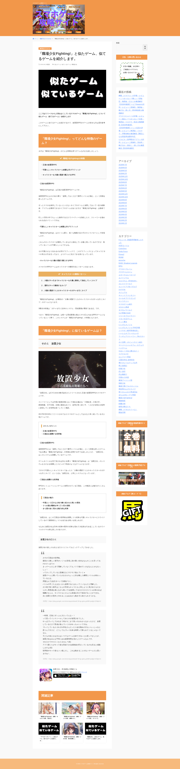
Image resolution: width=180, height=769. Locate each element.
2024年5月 (123, 211)
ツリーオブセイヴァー (127, 316)
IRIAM (121, 257)
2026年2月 (123, 173)
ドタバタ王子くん (125, 319)
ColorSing (122, 248)
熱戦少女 (122, 383)
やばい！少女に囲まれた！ (129, 351)
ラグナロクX (123, 354)
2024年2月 (123, 220)
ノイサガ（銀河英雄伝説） (129, 330)
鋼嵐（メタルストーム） (128, 409)
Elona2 (121, 254)
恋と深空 (122, 371)
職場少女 (74, 64)
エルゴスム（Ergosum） (128, 281)
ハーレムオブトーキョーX (129, 333)
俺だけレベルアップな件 (128, 363)
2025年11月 (123, 176)
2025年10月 (123, 179)
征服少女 (122, 368)
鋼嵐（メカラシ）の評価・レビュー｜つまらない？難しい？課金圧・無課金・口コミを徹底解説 (131, 98)
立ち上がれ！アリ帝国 (127, 395)
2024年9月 (123, 200)
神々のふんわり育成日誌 (128, 392)
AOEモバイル (124, 246)
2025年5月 (123, 191)
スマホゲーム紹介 (125, 304)
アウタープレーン (125, 269)
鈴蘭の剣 (122, 404)
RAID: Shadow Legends (128, 263)
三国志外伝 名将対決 (126, 360)
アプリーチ (83, 672)
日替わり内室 (124, 377)
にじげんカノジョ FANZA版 (129, 327)
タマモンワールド (125, 310)
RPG (120, 266)
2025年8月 (123, 182)
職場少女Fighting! (125, 398)
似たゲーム (57, 64)
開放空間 (122, 412)
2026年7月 (123, 165)
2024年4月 (123, 214)
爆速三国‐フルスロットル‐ (128, 386)
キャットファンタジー (127, 295)
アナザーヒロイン (125, 272)
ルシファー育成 (125, 357)
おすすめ (122, 289)
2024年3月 (123, 217)
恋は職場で (123, 374)
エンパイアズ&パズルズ (128, 287)
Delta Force (123, 251)
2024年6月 (123, 209)
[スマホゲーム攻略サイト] (59, 19)
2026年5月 (123, 171)
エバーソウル (124, 278)
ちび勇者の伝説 (125, 313)
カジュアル (123, 292)
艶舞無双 (122, 401)
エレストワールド (125, 284)
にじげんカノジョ (125, 325)
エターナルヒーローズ (127, 275)
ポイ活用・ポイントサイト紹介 (130, 342)
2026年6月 (123, 168)
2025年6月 (123, 188)
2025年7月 (123, 185)
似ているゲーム (66, 64)
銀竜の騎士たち (125, 406)
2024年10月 (123, 197)
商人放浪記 (123, 366)
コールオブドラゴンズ (127, 298)
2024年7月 (123, 206)
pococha (122, 260)
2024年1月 (123, 223)
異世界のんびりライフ (127, 389)
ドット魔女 (123, 322)
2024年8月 (123, 203)
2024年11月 (123, 194)
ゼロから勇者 (124, 307)
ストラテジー (124, 301)
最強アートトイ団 (125, 380)
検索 (118, 43)
